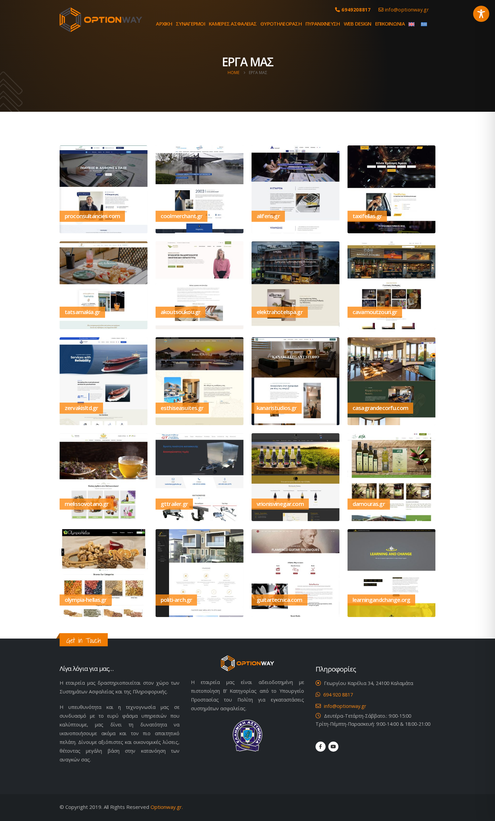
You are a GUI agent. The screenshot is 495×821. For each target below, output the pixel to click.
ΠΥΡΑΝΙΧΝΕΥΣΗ (322, 23)
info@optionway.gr (406, 9)
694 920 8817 (338, 694)
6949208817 (357, 9)
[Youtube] (333, 747)
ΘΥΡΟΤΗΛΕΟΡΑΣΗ (281, 23)
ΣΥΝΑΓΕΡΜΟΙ (190, 23)
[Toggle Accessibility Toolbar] (481, 14)
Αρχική (164, 23)
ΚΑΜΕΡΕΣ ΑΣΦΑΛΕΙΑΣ (233, 23)
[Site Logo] (101, 19)
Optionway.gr (166, 806)
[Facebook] (321, 747)
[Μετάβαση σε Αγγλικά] (413, 24)
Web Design (357, 23)
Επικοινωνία (390, 23)
